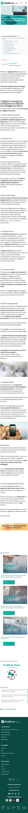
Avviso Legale (8, 807)
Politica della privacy (18, 808)
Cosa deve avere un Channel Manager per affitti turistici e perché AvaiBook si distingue (13, 576)
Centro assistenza (5, 764)
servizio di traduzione (14, 220)
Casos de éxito (10, 709)
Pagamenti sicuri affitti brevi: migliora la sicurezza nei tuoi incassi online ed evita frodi (12, 606)
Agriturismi (3, 737)
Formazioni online (5, 771)
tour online (24, 456)
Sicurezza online (4, 774)
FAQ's (2, 766)
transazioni (22, 501)
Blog (2, 709)
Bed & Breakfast (5, 739)
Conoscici (3, 748)
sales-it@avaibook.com (14, 790)
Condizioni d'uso (13, 807)
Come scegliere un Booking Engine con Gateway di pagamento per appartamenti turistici (12, 701)
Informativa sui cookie (24, 807)
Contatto (3, 769)
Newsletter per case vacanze (7, 753)
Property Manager (5, 732)
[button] (14, 779)
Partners (3, 755)
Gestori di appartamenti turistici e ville (10, 729)
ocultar (19, 36)
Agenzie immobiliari (5, 734)
